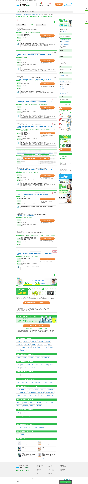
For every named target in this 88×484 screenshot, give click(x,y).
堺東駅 (42, 364)
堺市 (45, 344)
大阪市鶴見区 (47, 341)
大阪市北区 (33, 344)
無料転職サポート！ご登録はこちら (36, 302)
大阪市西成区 (33, 341)
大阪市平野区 (26, 344)
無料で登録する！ (37, 325)
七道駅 (46, 364)
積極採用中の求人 (50, 395)
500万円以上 (45, 402)
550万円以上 (52, 402)
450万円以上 (39, 402)
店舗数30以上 (43, 389)
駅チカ (31, 395)
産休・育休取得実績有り (21, 389)
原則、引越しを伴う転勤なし (22, 392)
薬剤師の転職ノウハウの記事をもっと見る (50, 458)
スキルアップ (30, 389)
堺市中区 (18, 347)
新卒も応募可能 (41, 392)
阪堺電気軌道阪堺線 (45, 357)
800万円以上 (39, 405)
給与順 (42, 24)
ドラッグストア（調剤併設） (36, 382)
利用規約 (37, 470)
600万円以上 (19, 405)
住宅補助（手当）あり (50, 392)
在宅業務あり (42, 395)
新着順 (32, 24)
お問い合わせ (38, 472)
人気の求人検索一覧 (51, 470)
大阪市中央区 (40, 344)
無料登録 (59, 4)
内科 (17, 434)
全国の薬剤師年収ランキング (64, 469)
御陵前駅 (28, 364)
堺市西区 (29, 347)
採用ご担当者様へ (38, 466)
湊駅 (22, 367)
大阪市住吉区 (19, 341)
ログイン (67, 4)
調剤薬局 (18, 382)
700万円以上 (32, 405)
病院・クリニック (25, 382)
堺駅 (33, 364)
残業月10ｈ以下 (19, 395)
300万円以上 (19, 402)
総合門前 (26, 395)
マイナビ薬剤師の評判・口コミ (64, 472)
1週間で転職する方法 (63, 470)
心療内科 (22, 434)
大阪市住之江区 (19, 344)
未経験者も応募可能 (32, 392)
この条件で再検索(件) (65, 482)
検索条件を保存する (68, 104)
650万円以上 (25, 405)
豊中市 (18, 350)
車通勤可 (36, 395)
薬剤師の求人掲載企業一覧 (52, 472)
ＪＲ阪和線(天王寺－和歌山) (21, 357)
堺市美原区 (46, 347)
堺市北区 (39, 347)
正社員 (18, 412)
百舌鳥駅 (26, 367)
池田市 (22, 350)
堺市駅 (37, 364)
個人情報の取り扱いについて (40, 469)
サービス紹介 (50, 465)
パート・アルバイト (24, 412)
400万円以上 (32, 402)
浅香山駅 (22, 364)
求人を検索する (50, 466)
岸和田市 (51, 347)
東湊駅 (18, 367)
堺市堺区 (49, 344)
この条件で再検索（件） (65, 102)
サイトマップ (38, 473)
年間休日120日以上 (51, 389)
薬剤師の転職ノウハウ (63, 465)
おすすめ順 (22, 24)
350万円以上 (25, 402)
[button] (54, 29)
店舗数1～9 (36, 389)
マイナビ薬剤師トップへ (39, 465)
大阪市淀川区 (40, 341)
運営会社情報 (50, 473)
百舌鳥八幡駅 (33, 367)
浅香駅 (18, 364)
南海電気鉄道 (31, 357)
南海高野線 (38, 357)
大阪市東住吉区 (26, 341)
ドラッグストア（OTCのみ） (48, 382)
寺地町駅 (51, 364)
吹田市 (27, 350)
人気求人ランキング (51, 469)
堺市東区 (23, 347)
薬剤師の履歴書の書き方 (63, 466)
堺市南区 (34, 347)
